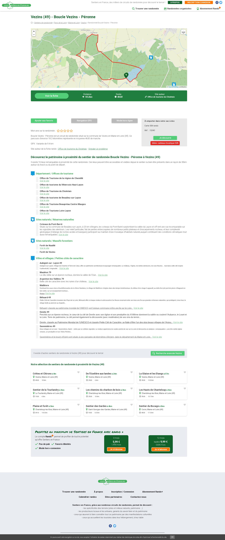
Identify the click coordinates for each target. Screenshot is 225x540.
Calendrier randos (88, 497)
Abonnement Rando (209, 8)
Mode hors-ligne (125, 120)
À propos (175, 2)
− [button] (34, 34)
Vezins (83, 23)
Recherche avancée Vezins (169, 353)
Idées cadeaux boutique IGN (165, 143)
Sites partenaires (113, 497)
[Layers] (183, 32)
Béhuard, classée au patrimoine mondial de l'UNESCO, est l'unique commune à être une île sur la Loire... (86, 308)
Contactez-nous (138, 497)
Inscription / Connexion (122, 492)
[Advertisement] (109, 110)
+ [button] (34, 31)
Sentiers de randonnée (43, 23)
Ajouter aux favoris (44, 120)
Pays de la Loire (60, 23)
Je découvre (165, 138)
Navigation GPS (84, 120)
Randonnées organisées (179, 8)
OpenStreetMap (173, 87)
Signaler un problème (98, 149)
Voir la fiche (51, 95)
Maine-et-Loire (74, 23)
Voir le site (44, 181)
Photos (42, 294)
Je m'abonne (116, 449)
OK (172, 537)
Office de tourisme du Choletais (161, 97)
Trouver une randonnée (147, 8)
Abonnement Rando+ (152, 492)
